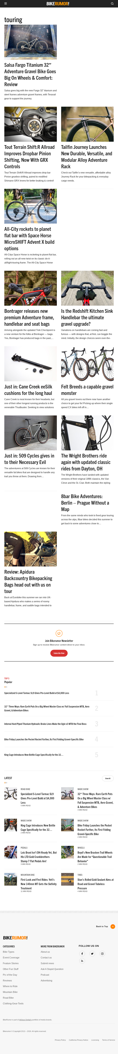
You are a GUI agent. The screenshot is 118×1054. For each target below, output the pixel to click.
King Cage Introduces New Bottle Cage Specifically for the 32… (33, 754)
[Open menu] (5, 3)
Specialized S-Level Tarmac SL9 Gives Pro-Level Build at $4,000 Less (36, 693)
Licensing (95, 1040)
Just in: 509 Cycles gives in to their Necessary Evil (29, 458)
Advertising (46, 980)
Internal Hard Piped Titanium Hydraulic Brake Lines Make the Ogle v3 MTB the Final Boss (45, 723)
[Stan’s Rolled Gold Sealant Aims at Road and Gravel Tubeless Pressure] (67, 879)
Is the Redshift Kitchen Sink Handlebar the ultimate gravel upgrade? (87, 317)
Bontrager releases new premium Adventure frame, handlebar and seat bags (29, 317)
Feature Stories (11, 963)
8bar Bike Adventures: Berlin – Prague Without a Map (85, 502)
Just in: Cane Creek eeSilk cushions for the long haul (28, 389)
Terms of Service (108, 1040)
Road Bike (25, 789)
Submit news (47, 963)
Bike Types (8, 952)
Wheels (81, 847)
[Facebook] (81, 953)
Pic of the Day (10, 975)
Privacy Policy (60, 1040)
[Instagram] (102, 953)
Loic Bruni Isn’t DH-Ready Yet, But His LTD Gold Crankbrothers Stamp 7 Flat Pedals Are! (39, 857)
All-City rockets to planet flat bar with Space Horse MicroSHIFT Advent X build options (29, 238)
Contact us (46, 957)
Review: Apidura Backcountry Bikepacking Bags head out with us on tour (28, 581)
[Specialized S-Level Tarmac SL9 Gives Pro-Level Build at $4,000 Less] (10, 793)
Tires (80, 874)
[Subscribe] (81, 960)
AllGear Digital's (25, 1020)
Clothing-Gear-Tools (13, 1003)
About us (45, 952)
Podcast (45, 975)
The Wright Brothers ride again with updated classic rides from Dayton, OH (86, 461)
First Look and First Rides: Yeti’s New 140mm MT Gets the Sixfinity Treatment (39, 884)
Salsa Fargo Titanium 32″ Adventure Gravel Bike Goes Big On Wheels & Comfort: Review (30, 74)
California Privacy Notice (78, 1040)
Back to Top (102, 926)
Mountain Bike (28, 874)
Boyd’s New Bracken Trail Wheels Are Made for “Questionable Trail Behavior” (95, 857)
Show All (108, 778)
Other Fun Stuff (10, 969)
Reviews (7, 980)
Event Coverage (11, 957)
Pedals (24, 847)
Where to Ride (10, 986)
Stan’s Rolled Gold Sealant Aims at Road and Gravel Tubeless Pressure (96, 884)
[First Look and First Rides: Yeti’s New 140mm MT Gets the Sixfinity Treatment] (10, 879)
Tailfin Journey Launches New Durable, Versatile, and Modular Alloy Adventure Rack (86, 156)
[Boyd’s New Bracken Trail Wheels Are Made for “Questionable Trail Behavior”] (67, 852)
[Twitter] (92, 953)
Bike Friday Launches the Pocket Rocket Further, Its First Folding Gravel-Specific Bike (44, 739)
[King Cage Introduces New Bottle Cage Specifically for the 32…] (10, 825)
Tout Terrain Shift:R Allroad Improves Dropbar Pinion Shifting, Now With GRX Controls (29, 156)
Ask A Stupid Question (52, 969)
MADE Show (83, 789)
